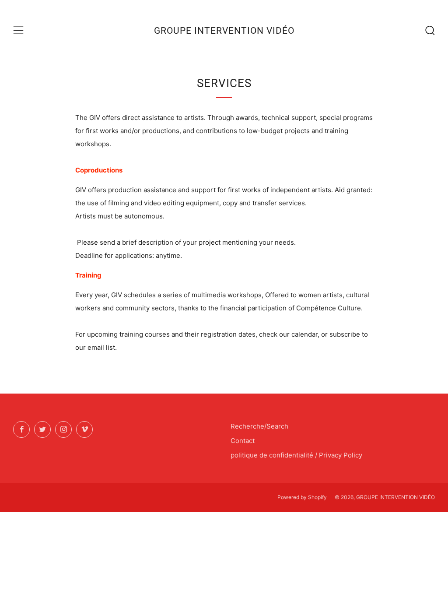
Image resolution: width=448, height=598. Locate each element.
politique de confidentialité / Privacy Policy (296, 455)
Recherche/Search (259, 426)
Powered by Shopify (302, 497)
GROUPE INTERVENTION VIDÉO (224, 30)
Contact (243, 440)
